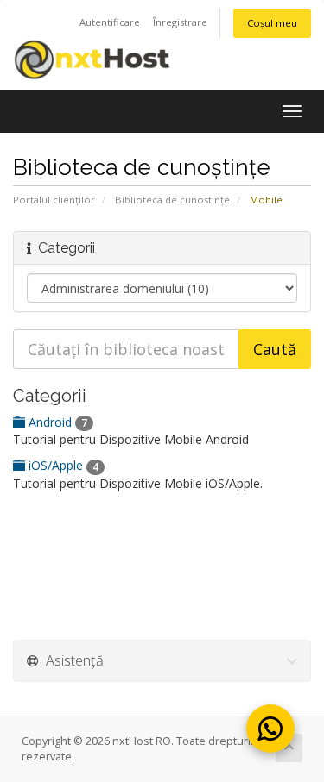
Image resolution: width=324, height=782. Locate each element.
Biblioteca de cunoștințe (172, 199)
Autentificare (109, 22)
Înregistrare (180, 22)
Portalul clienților (54, 199)
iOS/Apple (61, 465)
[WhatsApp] (270, 728)
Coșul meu (272, 22)
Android (56, 422)
